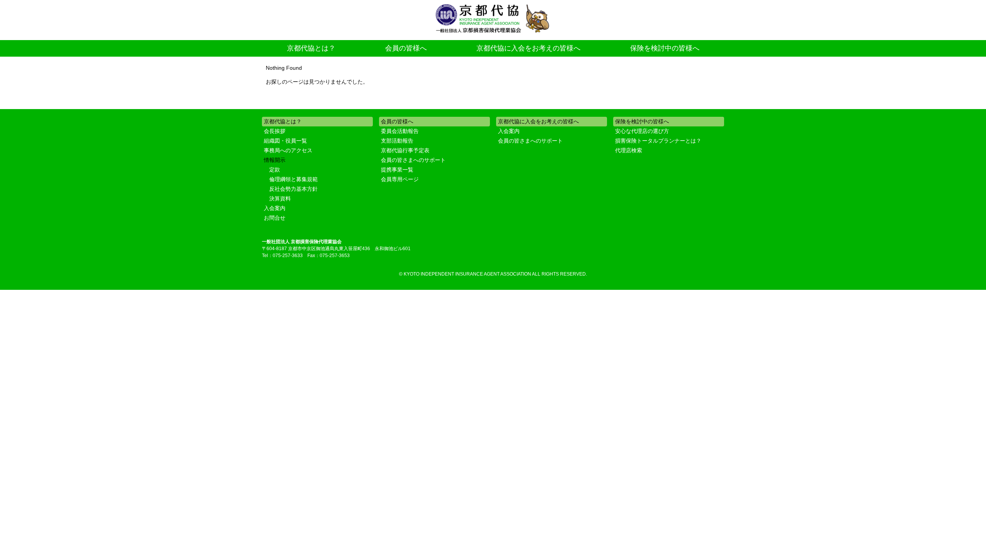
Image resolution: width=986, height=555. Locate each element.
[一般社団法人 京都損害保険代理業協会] (493, 19)
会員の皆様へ (406, 48)
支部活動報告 (397, 141)
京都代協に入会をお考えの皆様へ (528, 48)
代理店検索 (628, 150)
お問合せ (274, 218)
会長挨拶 (274, 131)
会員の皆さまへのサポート (413, 160)
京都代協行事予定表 (405, 150)
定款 (274, 169)
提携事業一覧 (397, 169)
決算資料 (280, 198)
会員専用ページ (400, 179)
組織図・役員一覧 (285, 141)
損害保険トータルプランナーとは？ (658, 141)
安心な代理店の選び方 (642, 131)
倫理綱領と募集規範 (293, 179)
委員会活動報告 (400, 131)
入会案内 (274, 208)
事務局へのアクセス (288, 150)
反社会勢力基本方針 (293, 189)
